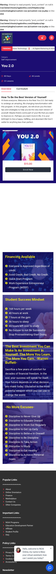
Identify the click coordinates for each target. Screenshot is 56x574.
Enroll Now (28, 170)
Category (4, 57)
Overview (6, 89)
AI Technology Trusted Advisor (23, 48)
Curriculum (22, 89)
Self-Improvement (9, 60)
